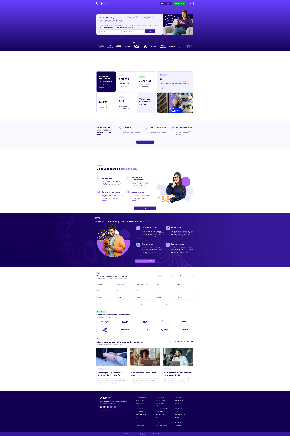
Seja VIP (138, 420)
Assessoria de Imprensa (106, 410)
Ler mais (104, 186)
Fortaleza (119, 297)
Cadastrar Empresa (161, 406)
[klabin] (105, 330)
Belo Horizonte (121, 284)
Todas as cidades (181, 304)
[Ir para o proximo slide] (192, 341)
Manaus (139, 297)
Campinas (179, 284)
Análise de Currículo (141, 406)
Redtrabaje (178, 425)
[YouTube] (115, 407)
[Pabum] (184, 330)
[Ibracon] (125, 330)
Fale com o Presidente (181, 406)
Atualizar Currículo (141, 400)
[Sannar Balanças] (164, 330)
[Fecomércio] (164, 322)
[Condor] (125, 322)
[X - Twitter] (111, 407)
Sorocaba (179, 297)
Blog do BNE (178, 403)
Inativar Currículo (140, 408)
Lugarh (177, 417)
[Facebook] (104, 407)
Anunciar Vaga (159, 403)
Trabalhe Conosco (180, 414)
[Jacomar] (144, 330)
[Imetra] (184, 322)
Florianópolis (140, 304)
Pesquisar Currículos (161, 414)
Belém (158, 290)
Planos (157, 417)
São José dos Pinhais (142, 284)
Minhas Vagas (159, 411)
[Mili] (144, 322)
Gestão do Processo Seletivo (163, 408)
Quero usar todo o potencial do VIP (145, 261)
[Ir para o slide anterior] (187, 341)
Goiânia (139, 290)
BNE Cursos (178, 420)
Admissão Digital (160, 400)
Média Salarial (139, 411)
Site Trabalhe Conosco (161, 425)
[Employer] (105, 322)
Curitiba (99, 284)
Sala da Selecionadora (161, 420)
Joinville (159, 284)
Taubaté (159, 297)
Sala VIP (138, 417)
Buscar (150, 31)
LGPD (176, 411)
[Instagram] (108, 407)
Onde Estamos (179, 408)
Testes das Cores (140, 422)
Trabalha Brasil (179, 422)
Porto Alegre (180, 290)
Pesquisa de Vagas (141, 414)
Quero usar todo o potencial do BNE (145, 208)
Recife (118, 304)
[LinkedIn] (101, 407)
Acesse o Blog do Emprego (177, 341)
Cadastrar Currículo (141, 403)
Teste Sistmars (140, 425)
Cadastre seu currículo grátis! (145, 142)
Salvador (119, 290)
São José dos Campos (162, 304)
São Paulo (100, 290)
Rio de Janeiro (101, 297)
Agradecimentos (179, 400)
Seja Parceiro (159, 422)
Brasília (99, 304)
